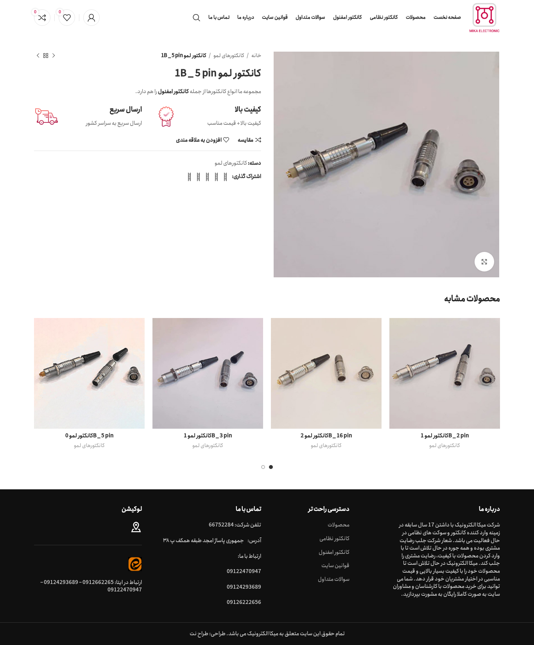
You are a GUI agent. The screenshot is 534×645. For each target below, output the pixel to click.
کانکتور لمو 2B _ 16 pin (326, 435)
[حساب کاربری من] (91, 17)
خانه (256, 56)
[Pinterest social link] (207, 177)
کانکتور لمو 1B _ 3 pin (208, 435)
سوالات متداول (333, 580)
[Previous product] (53, 56)
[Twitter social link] (216, 177)
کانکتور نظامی (334, 539)
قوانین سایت (335, 566)
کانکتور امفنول (334, 553)
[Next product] (38, 56)
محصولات (338, 525)
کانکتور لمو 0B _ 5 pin (89, 435)
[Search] (196, 17)
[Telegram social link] (189, 177)
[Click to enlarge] (484, 261)
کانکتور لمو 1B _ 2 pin (445, 435)
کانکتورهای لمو (228, 56)
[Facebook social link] (225, 177)
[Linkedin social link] (198, 177)
